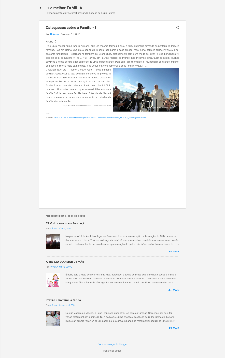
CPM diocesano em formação (66, 223)
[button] (177, 28)
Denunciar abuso (112, 350)
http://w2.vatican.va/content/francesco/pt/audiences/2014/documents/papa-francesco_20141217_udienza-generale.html (100, 118)
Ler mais (173, 251)
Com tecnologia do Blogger (112, 344)
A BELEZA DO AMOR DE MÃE (65, 261)
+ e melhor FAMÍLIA (64, 8)
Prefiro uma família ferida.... (65, 300)
